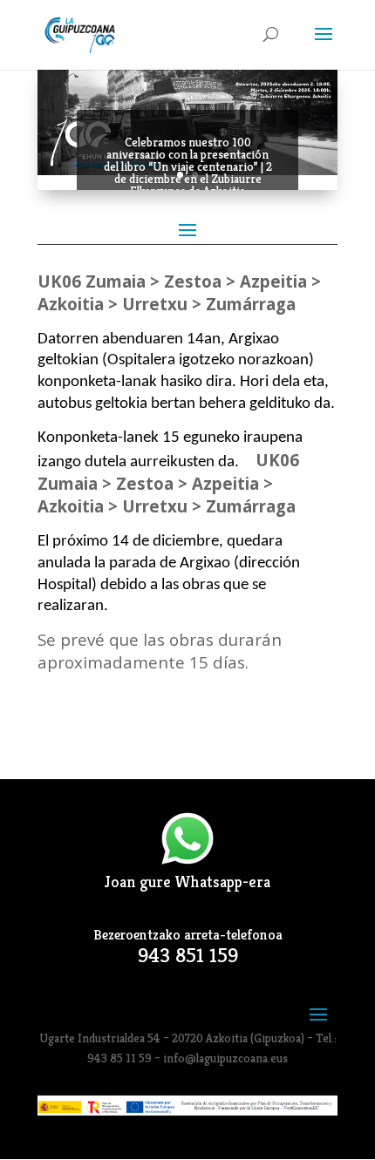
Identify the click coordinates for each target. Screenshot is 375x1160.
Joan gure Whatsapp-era (187, 882)
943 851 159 (188, 955)
